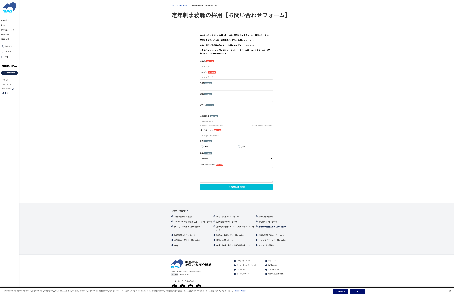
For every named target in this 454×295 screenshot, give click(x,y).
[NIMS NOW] (9, 66)
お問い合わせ (183, 5)
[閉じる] (450, 290)
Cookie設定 (340, 291)
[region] (227, 291)
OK (357, 291)
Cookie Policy (240, 291)
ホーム (173, 5)
